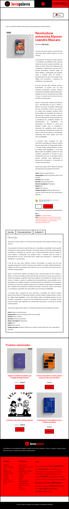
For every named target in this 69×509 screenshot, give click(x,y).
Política (53, 486)
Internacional (45, 479)
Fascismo (58, 474)
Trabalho (45, 491)
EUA (50, 474)
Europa (54, 474)
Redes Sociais (7, 481)
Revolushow (44, 222)
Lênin (45, 482)
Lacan (55, 479)
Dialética (56, 471)
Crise (50, 469)
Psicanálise (22, 469)
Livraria (6, 477)
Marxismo (57, 482)
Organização (47, 486)
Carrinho (6, 475)
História (56, 476)
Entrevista (58, 217)
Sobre (5, 483)
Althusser (37, 466)
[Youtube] (63, 3)
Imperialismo (38, 479)
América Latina (44, 466)
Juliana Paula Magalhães (41, 220)
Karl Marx (50, 479)
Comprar (48, 206)
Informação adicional (24, 232)
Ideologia (62, 477)
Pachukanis (38, 222)
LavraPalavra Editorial (16, 26)
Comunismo (43, 469)
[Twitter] (60, 3)
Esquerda (43, 474)
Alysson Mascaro (42, 217)
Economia (38, 474)
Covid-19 (49, 217)
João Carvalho (57, 219)
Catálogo (6, 465)
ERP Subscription (8, 467)
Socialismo (39, 491)
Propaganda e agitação (25, 471)
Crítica (20, 487)
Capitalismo (58, 466)
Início (7, 26)
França (49, 476)
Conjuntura (22, 489)
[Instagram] (54, 3)
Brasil (51, 466)
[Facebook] (57, 3)
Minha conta (7, 471)
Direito (53, 217)
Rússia (49, 489)
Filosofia (21, 477)
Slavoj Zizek (53, 489)
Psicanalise (60, 486)
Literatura (21, 475)
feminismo (37, 476)
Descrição (11, 232)
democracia (38, 472)
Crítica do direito (23, 481)
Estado (47, 474)
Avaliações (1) (39, 232)
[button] (43, 3)
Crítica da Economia (24, 485)
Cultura (21, 479)
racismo (37, 489)
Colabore (6, 479)
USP (49, 222)
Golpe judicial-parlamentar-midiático (44, 219)
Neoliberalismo (39, 486)
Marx (50, 482)
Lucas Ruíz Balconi (52, 220)
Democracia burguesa (48, 472)
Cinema (36, 469)
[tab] (11, 232)
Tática (50, 491)
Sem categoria (23, 465)
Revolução (43, 488)
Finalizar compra (8, 473)
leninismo (59, 479)
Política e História (23, 473)
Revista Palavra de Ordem (26, 467)
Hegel (52, 476)
